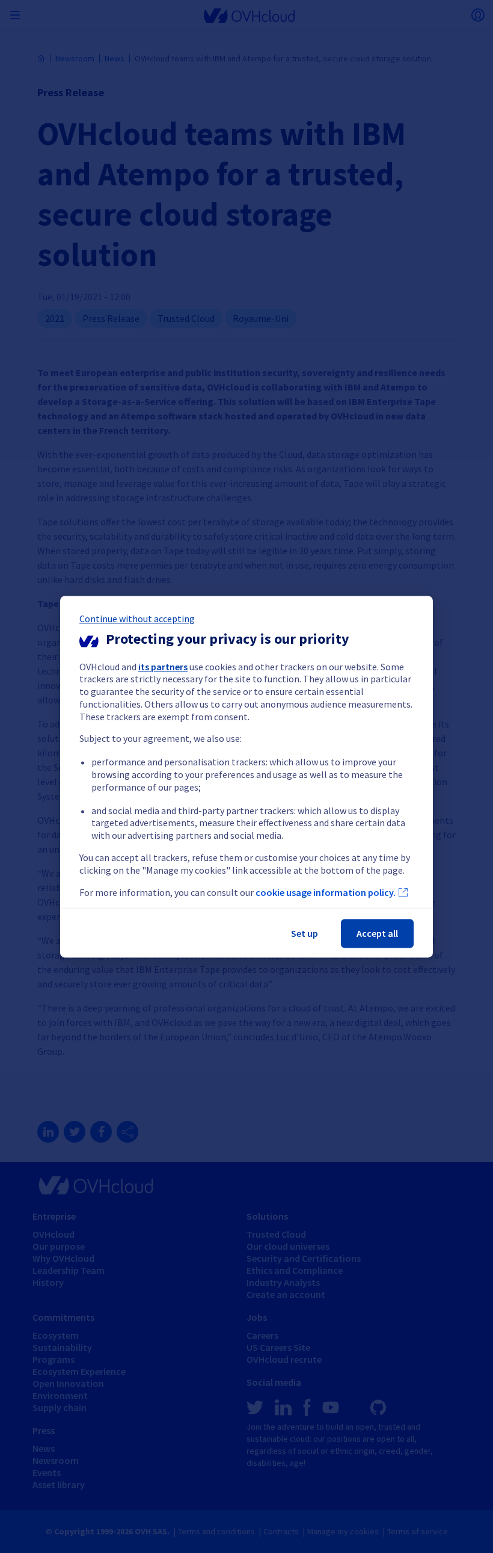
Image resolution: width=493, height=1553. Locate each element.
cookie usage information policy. (326, 892)
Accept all (377, 933)
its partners (163, 667)
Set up (304, 933)
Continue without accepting (137, 619)
